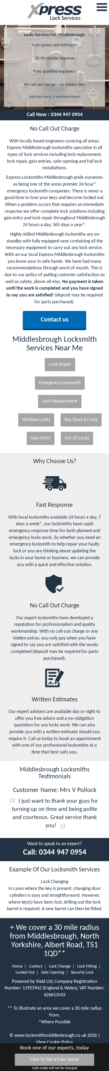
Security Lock (82, 972)
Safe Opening (52, 972)
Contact (35, 966)
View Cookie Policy (54, 1042)
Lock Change (60, 966)
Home (17, 966)
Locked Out (25, 972)
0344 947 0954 (67, 114)
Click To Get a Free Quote (54, 1059)
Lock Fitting (87, 966)
